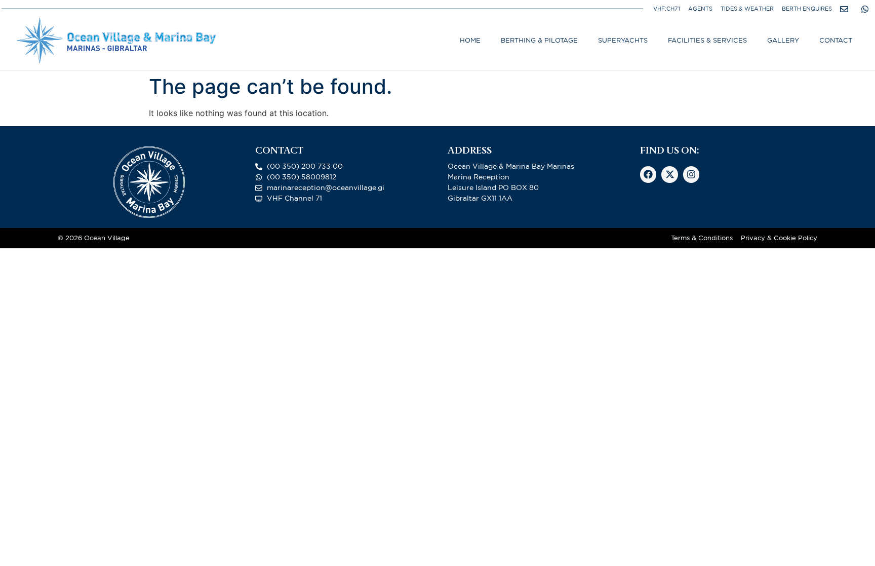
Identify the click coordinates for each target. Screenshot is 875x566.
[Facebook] (648, 174)
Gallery (783, 40)
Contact (835, 40)
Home (470, 40)
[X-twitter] (669, 174)
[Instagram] (691, 174)
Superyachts (623, 40)
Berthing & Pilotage (539, 40)
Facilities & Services (707, 40)
